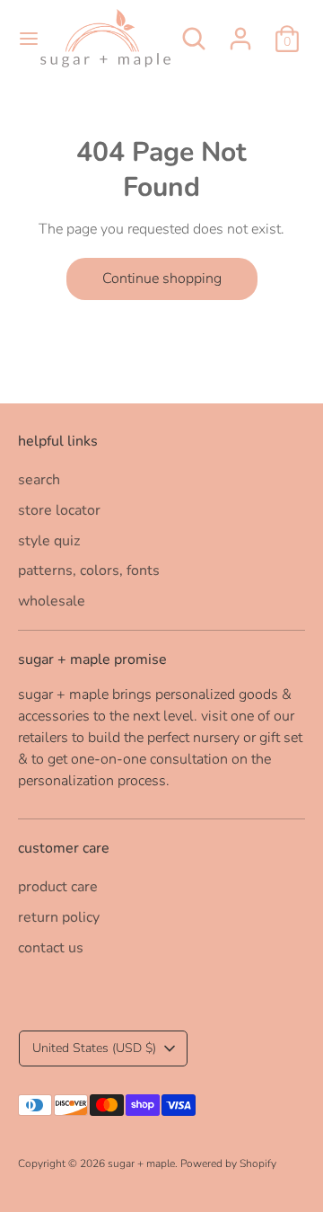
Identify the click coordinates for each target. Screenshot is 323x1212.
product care (58, 887)
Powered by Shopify (228, 1163)
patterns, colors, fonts (89, 570)
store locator (59, 510)
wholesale (51, 601)
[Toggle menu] (21, 39)
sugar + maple (141, 1163)
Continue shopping (162, 278)
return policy (59, 917)
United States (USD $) (94, 1048)
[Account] (240, 31)
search (39, 480)
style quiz (49, 541)
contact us (50, 948)
